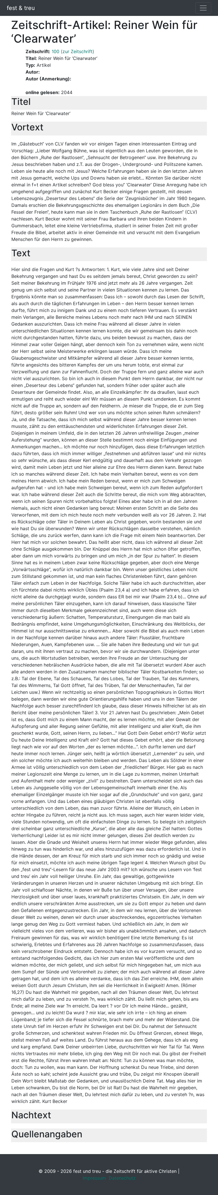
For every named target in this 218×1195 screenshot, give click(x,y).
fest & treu (21, 8)
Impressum (94, 1178)
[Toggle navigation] (203, 8)
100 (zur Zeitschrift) (73, 51)
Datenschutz (122, 1178)
